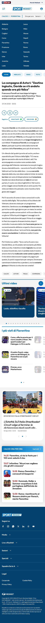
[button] (22, 9)
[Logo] (22, 9)
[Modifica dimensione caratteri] (15, 112)
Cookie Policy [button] (27, 580)
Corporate (5, 580)
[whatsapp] (13, 526)
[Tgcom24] (6, 2)
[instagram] (8, 526)
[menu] (3, 8)
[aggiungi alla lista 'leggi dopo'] (9, 112)
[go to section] (41, 283)
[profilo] (41, 8)
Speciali (5, 558)
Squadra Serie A (8, 566)
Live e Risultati (8, 542)
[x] (18, 526)
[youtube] (33, 526)
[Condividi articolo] (4, 112)
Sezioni (5, 550)
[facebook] (3, 526)
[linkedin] (23, 526)
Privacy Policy (7, 584)
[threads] (28, 526)
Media (4, 535)
